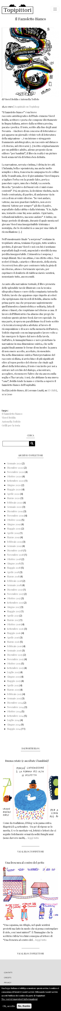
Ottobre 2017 (13, 598)
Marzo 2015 (13, 689)
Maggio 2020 (14, 489)
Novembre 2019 (15, 515)
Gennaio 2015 (14, 698)
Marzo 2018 (13, 576)
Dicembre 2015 (15, 654)
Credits (7, 978)
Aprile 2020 (13, 493)
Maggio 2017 (13, 611)
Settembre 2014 (15, 715)
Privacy (7, 983)
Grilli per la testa (11, 425)
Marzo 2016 (13, 641)
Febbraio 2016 (14, 646)
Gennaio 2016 (14, 650)
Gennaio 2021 (14, 463)
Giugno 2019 (13, 524)
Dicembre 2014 (15, 702)
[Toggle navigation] (55, 9)
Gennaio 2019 (14, 546)
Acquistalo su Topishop (27, 106)
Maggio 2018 (13, 567)
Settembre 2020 (15, 480)
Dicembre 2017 (14, 589)
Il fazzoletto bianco (12, 413)
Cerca (33, 443)
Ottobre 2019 (14, 519)
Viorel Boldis (9, 417)
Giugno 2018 (13, 563)
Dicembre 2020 (15, 467)
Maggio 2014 (14, 728)
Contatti (8, 973)
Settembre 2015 (15, 667)
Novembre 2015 (15, 659)
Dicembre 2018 (15, 550)
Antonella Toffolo (11, 421)
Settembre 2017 (15, 602)
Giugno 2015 (13, 676)
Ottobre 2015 (14, 663)
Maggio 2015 (13, 680)
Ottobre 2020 (14, 476)
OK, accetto (9, 1006)
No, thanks (24, 1006)
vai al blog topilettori (30, 953)
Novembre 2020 (15, 472)
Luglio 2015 (13, 672)
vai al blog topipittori (30, 851)
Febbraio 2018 (14, 580)
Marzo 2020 (13, 498)
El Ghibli (52, 390)
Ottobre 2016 (14, 624)
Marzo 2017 (13, 620)
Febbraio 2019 (14, 541)
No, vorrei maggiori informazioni (19, 999)
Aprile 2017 (13, 615)
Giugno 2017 (13, 607)
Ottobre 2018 (14, 559)
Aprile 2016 (13, 637)
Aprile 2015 (13, 685)
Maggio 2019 (14, 528)
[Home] (17, 9)
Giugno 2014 (13, 724)
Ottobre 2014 (14, 711)
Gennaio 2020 (14, 506)
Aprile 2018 (13, 572)
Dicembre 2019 (15, 511)
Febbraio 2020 (14, 502)
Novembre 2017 (15, 593)
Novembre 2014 (15, 707)
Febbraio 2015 (14, 694)
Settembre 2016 (15, 628)
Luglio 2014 (13, 720)
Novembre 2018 (15, 554)
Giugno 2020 (14, 485)
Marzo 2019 (13, 537)
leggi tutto (33, 837)
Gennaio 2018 (14, 585)
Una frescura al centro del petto (24, 862)
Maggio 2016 (14, 633)
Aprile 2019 (13, 533)
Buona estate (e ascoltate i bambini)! (27, 761)
